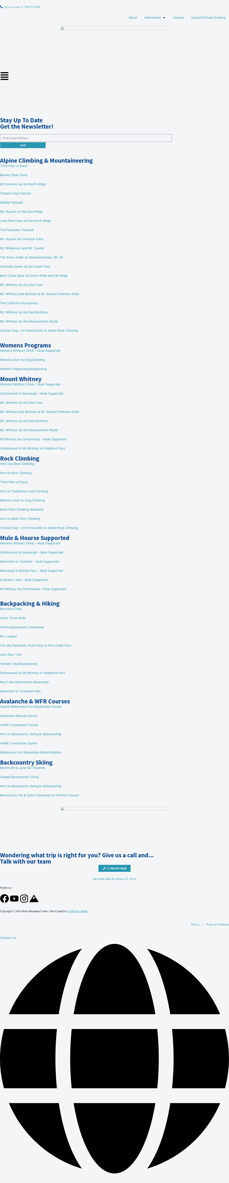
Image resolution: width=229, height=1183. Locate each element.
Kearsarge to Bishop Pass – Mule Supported (31, 570)
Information (153, 17)
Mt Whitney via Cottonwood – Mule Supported (33, 439)
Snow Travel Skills (13, 618)
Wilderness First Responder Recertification (30, 752)
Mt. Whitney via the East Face (21, 285)
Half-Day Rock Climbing (17, 464)
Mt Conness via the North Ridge (23, 184)
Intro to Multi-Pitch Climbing (20, 518)
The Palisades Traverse (17, 230)
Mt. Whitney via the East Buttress (24, 312)
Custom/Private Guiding (208, 17)
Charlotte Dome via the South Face (25, 266)
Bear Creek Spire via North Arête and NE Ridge (34, 275)
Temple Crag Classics (15, 193)
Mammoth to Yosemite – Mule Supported (29, 561)
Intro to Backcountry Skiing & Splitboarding (30, 734)
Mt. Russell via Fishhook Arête (21, 239)
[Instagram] (24, 898)
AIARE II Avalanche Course (19, 725)
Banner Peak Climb (13, 175)
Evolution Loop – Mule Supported (24, 580)
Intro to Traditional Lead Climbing (24, 491)
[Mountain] (34, 898)
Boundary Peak (11, 609)
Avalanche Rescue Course (18, 716)
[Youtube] (14, 898)
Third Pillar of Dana (14, 166)
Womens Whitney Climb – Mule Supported (30, 350)
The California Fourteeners (19, 303)
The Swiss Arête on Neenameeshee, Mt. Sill (31, 257)
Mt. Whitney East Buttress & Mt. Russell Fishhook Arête (39, 294)
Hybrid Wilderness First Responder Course (30, 706)
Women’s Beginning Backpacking (23, 369)
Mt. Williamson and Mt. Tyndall (22, 248)
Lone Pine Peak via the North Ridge (25, 221)
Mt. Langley (8, 636)
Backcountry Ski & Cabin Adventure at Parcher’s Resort (39, 795)
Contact (178, 17)
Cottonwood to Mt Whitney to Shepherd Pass (32, 448)
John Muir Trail (10, 654)
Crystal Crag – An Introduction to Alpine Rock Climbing (39, 330)
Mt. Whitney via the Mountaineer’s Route (29, 321)
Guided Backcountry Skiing (19, 777)
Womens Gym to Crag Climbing (22, 360)
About (133, 17)
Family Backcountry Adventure (22, 627)
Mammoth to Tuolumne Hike (20, 691)
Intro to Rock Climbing (15, 473)
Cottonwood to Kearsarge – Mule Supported (31, 393)
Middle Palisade (11, 202)
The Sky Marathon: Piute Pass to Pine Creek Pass (35, 645)
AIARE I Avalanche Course (18, 743)
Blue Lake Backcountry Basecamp (24, 682)
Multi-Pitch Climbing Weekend (21, 509)
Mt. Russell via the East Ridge (21, 211)
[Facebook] (4, 898)
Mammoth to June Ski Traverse (22, 768)
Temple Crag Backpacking (18, 664)
